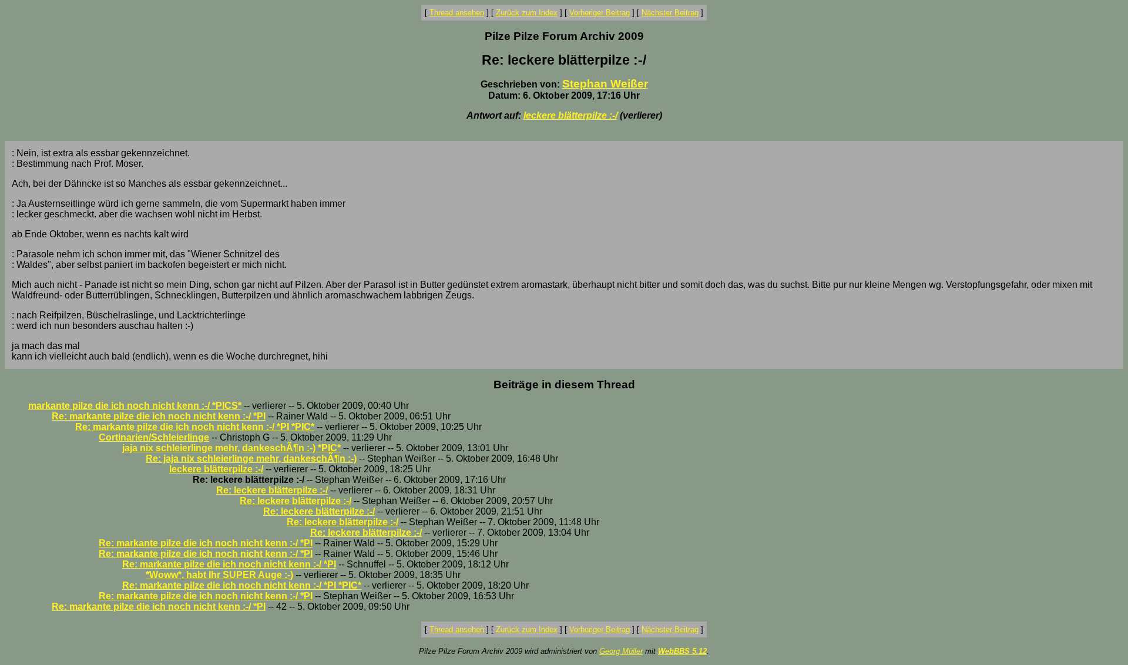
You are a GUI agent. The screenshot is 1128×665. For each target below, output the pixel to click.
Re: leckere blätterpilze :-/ (272, 490)
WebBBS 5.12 (682, 651)
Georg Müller (621, 651)
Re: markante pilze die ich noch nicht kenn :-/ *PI (159, 416)
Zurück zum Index (527, 12)
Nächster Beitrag (670, 12)
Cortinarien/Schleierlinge (154, 437)
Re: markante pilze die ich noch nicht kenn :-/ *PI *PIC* (194, 427)
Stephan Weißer (605, 84)
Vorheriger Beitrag (599, 12)
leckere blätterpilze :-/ (570, 115)
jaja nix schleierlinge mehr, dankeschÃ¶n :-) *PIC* (231, 448)
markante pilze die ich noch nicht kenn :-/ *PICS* (134, 406)
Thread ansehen (456, 12)
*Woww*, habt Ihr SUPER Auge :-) (219, 575)
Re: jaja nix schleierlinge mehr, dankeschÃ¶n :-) (251, 459)
